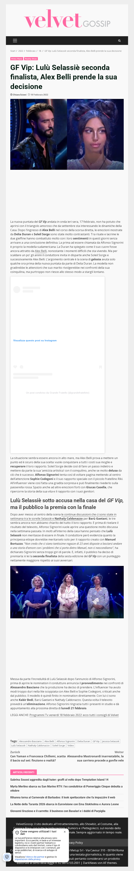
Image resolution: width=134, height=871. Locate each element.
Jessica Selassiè (110, 741)
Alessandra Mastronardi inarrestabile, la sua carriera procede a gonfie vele (95, 756)
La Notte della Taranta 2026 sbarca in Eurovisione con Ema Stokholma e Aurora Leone (64, 804)
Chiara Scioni (20, 94)
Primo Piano (16, 58)
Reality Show (31, 58)
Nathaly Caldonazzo (39, 745)
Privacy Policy (74, 843)
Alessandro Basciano (30, 741)
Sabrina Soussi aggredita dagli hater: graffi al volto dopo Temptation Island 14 (59, 779)
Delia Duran (83, 741)
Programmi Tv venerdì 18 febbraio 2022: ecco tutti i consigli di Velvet (74, 715)
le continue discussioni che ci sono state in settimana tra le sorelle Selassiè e (63, 516)
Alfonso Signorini (66, 741)
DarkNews (90, 863)
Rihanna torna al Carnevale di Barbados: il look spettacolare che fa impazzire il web (62, 797)
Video (71, 745)
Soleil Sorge (58, 745)
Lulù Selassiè (18, 745)
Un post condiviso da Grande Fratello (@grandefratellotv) (57, 392)
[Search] (119, 40)
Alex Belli (41, 251)
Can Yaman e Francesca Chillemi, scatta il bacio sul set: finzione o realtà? (38, 756)
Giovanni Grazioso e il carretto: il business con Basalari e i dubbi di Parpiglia (57, 811)
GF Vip (96, 741)
